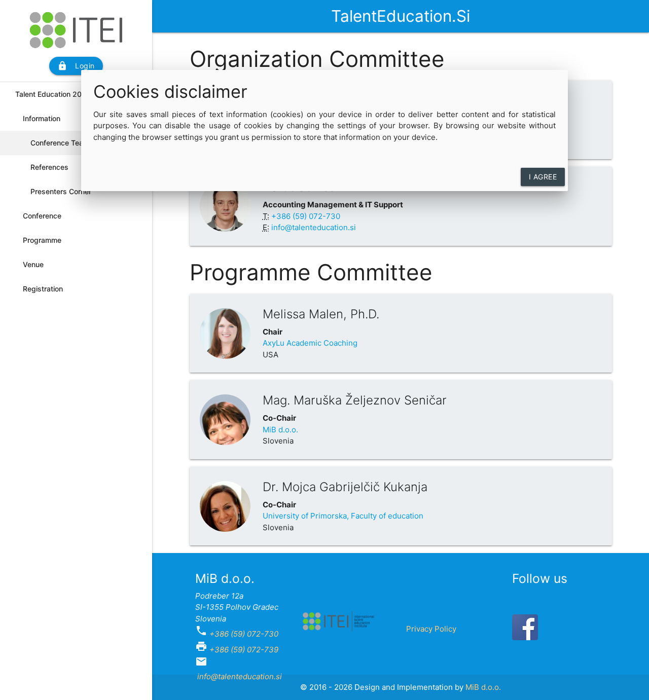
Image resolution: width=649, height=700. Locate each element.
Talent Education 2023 (53, 94)
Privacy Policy (431, 629)
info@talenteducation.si (312, 227)
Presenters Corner (60, 191)
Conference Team (59, 142)
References (49, 167)
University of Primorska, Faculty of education (343, 516)
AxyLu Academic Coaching (310, 343)
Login (76, 66)
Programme (42, 240)
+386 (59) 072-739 (243, 649)
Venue (33, 264)
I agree (543, 176)
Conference (42, 215)
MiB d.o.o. (280, 429)
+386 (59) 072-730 (243, 634)
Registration (43, 288)
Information (41, 118)
